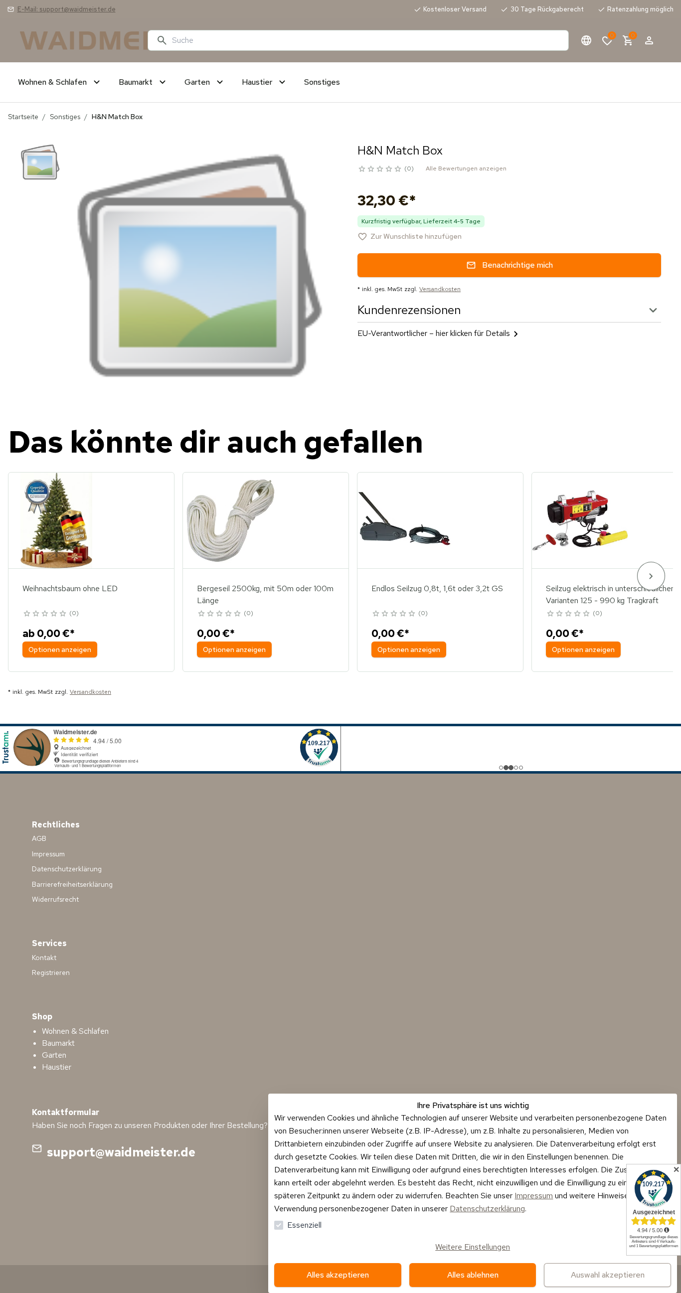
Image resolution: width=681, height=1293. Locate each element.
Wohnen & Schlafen (75, 1031)
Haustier (56, 1067)
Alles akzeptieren (338, 1275)
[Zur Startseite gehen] (80, 40)
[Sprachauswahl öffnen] (586, 40)
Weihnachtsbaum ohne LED (70, 588)
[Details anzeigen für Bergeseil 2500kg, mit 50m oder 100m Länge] (231, 520)
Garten (54, 1055)
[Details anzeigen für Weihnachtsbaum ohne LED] (56, 520)
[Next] (651, 576)
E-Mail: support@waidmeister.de (66, 9)
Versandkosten (440, 289)
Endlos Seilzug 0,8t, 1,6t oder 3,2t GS (437, 588)
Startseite (23, 116)
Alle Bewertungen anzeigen (466, 168)
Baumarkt (58, 1043)
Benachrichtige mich (517, 265)
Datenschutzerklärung (487, 1208)
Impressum (533, 1195)
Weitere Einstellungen (472, 1247)
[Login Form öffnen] (649, 40)
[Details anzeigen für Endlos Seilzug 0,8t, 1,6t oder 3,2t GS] (405, 520)
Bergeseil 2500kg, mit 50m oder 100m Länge (265, 594)
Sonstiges (65, 116)
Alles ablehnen (473, 1275)
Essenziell (304, 1225)
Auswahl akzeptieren (608, 1275)
